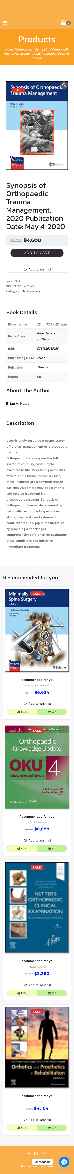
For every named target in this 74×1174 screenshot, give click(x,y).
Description (20, 423)
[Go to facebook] (64, 1162)
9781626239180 (48, 348)
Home (9, 49)
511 (39, 376)
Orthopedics (24, 49)
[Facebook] (29, 1154)
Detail (24, 711)
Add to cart (37, 253)
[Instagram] (36, 1154)
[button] (37, 269)
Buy (54, 711)
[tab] (20, 423)
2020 (40, 357)
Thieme (42, 367)
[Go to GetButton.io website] (64, 1169)
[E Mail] (44, 1154)
